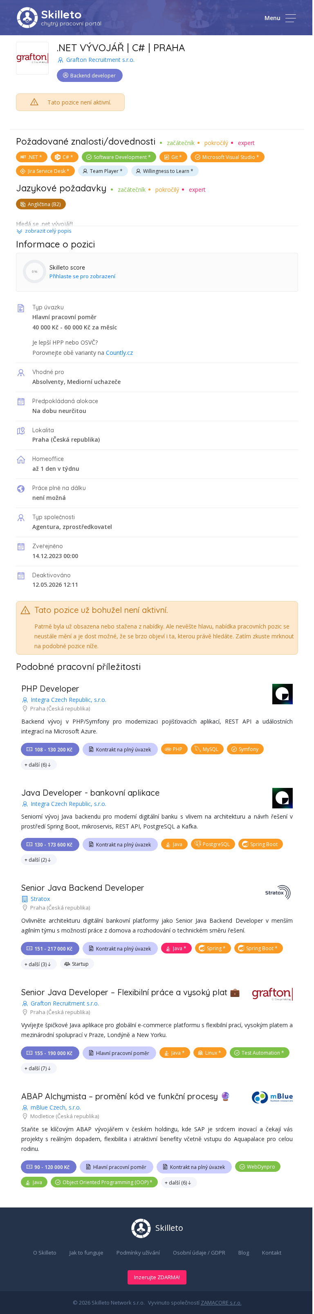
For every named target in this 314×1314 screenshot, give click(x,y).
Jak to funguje (86, 1252)
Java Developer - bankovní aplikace (90, 792)
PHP (177, 749)
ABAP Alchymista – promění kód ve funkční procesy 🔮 (126, 1096)
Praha (40, 439)
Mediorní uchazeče (94, 382)
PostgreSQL (216, 844)
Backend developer (93, 75)
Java (177, 844)
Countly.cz (119, 352)
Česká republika (75, 439)
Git (174, 157)
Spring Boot (264, 844)
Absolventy (48, 382)
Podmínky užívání (138, 1252)
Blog (243, 1252)
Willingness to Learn (166, 171)
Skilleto (61, 14)
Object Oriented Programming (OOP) (105, 1182)
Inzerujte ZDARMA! (157, 1277)
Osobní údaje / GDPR (199, 1252)
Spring (214, 948)
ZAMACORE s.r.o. (221, 1302)
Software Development (120, 157)
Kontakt (271, 1252)
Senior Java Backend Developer (82, 888)
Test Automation (261, 1052)
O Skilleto (44, 1252)
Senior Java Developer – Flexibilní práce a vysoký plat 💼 (130, 992)
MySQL (210, 749)
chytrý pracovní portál (71, 23)
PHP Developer (50, 688)
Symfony (248, 749)
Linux (211, 1052)
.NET (33, 157)
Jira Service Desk (46, 171)
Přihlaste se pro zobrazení (82, 276)
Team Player (104, 171)
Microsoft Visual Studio (228, 157)
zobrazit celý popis (48, 230)
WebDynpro (261, 1166)
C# (66, 157)
